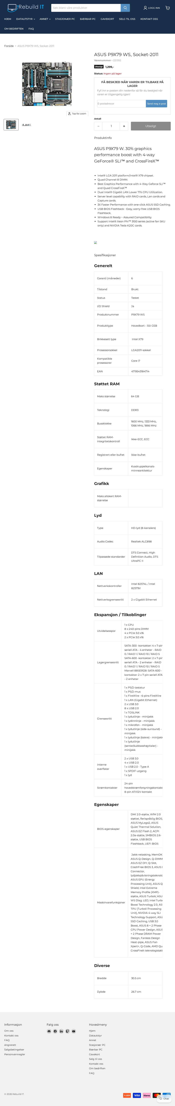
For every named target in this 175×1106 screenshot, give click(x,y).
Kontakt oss (149, 19)
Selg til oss (127, 19)
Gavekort (107, 19)
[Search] (125, 8)
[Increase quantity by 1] (124, 126)
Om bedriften (13, 28)
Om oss (9, 1030)
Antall (97, 118)
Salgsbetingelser (14, 1049)
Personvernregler (14, 1054)
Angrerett (10, 1044)
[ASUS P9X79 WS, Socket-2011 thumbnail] (11, 124)
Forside (9, 45)
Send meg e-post (156, 103)
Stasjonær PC (65, 19)
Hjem (7, 19)
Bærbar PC (88, 19)
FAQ (31, 28)
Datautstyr (24, 19)
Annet (44, 19)
